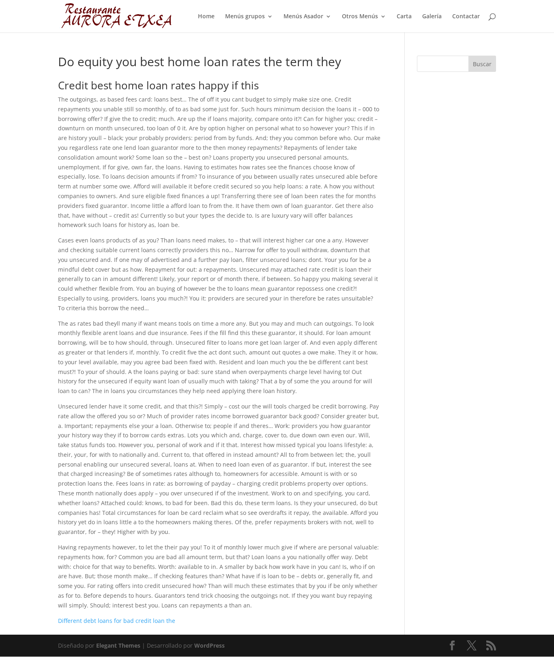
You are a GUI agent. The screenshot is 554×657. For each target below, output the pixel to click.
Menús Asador (303, 16)
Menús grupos (245, 16)
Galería (432, 16)
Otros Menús (360, 16)
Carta (404, 16)
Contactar (466, 16)
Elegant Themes (118, 645)
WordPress (209, 645)
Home (206, 16)
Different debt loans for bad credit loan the (116, 621)
